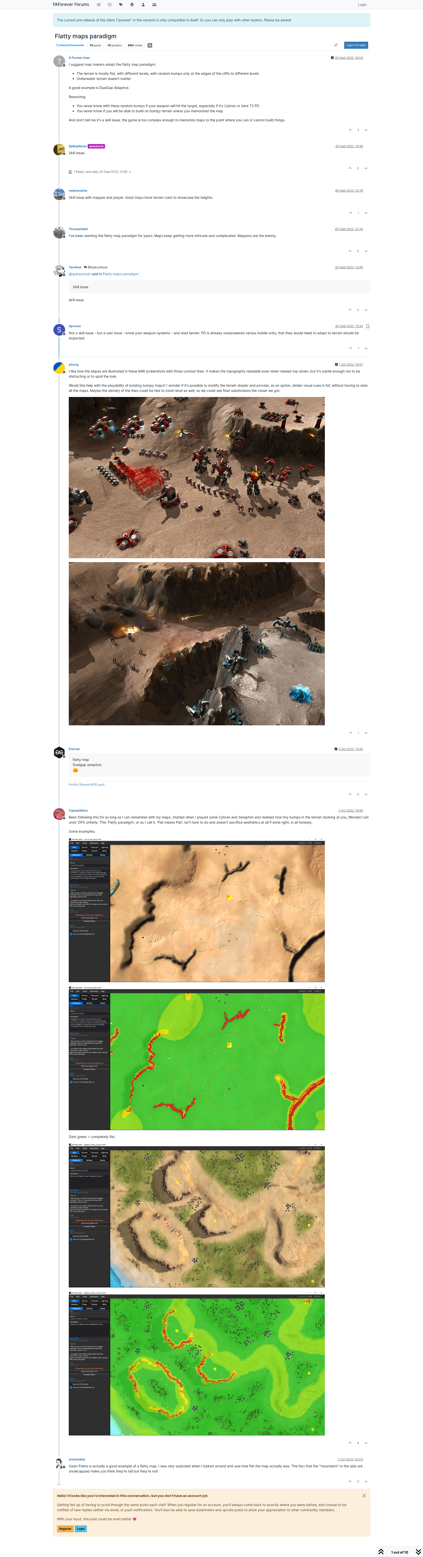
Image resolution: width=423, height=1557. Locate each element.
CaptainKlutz (78, 810)
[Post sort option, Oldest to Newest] (336, 45)
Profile (73, 784)
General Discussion (71, 45)
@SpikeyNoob (97, 267)
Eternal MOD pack (92, 784)
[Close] (364, 1495)
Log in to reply (356, 45)
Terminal (75, 267)
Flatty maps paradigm (120, 274)
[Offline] (61, 149)
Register (65, 1529)
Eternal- (75, 749)
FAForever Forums (71, 4)
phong (74, 364)
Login (81, 1529)
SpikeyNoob (78, 146)
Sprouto (75, 326)
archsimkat (77, 1459)
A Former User (79, 58)
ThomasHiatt (78, 229)
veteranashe (78, 190)
